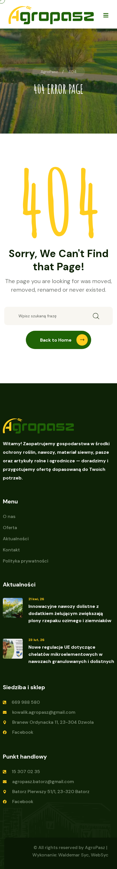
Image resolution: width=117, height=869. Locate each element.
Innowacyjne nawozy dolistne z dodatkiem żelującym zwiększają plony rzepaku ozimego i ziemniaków (69, 613)
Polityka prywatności (25, 561)
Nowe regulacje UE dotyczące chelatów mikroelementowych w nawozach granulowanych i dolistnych (71, 654)
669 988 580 (26, 702)
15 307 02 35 (26, 772)
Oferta (10, 528)
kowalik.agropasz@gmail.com (43, 712)
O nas (9, 516)
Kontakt (11, 550)
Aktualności (16, 539)
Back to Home (56, 340)
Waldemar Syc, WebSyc (83, 855)
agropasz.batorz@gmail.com (43, 782)
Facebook (22, 732)
